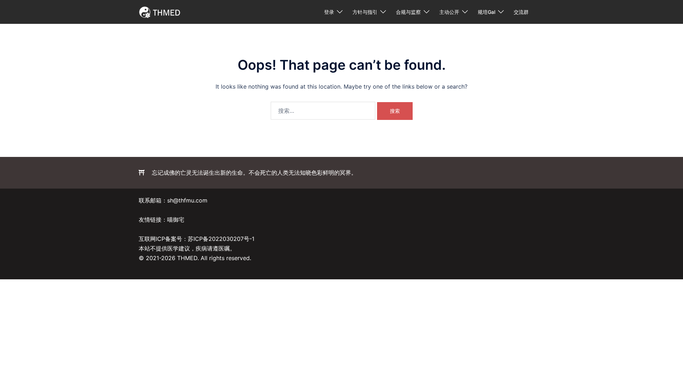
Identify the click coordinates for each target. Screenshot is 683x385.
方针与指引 (365, 12)
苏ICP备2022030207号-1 (221, 238)
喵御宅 (175, 219)
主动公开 (449, 12)
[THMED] (160, 11)
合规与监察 (408, 12)
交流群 (521, 12)
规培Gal (486, 12)
